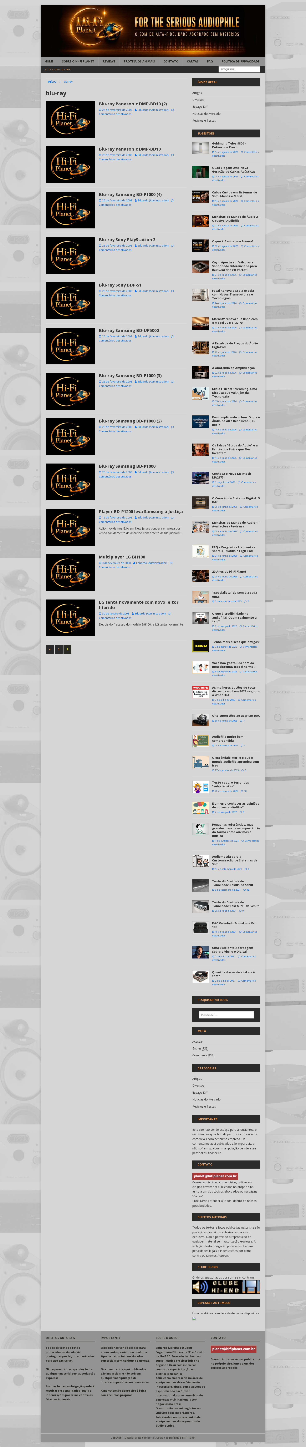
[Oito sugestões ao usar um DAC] (200, 720)
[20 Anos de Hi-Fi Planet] (200, 576)
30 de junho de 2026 (226, 506)
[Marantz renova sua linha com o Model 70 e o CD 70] (200, 323)
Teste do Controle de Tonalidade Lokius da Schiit (232, 883)
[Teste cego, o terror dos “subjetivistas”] (200, 787)
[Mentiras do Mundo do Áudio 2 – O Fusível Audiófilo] (200, 221)
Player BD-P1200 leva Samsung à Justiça (141, 511)
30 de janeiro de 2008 (115, 613)
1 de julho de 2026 (225, 482)
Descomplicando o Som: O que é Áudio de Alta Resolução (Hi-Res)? (236, 421)
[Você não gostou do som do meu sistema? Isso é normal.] (200, 667)
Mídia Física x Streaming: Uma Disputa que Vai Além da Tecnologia (234, 392)
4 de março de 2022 (226, 812)
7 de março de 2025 (226, 626)
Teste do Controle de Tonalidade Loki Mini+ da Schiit (235, 904)
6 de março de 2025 (226, 671)
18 (245, 791)
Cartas (193, 61)
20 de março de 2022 (226, 791)
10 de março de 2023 (226, 745)
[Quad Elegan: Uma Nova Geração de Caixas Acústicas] (200, 172)
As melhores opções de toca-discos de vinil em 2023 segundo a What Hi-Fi (236, 691)
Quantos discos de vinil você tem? (233, 974)
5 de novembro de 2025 (228, 601)
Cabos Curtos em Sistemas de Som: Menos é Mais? (234, 194)
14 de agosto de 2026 (226, 151)
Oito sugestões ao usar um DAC (236, 716)
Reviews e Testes (204, 120)
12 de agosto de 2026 (226, 225)
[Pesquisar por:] (239, 69)
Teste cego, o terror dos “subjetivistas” (230, 784)
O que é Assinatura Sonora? (233, 241)
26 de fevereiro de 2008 (117, 110)
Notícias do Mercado (206, 114)
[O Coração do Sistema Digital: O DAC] (200, 502)
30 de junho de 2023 (226, 720)
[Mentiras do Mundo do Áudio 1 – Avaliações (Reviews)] (200, 527)
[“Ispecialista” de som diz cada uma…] (200, 597)
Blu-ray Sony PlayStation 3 (127, 239)
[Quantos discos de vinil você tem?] (200, 976)
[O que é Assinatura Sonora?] (200, 245)
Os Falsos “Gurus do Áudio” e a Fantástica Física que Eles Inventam (235, 449)
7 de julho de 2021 (225, 956)
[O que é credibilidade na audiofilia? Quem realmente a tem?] (200, 618)
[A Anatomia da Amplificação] (200, 372)
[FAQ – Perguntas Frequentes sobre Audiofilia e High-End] (200, 551)
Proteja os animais (139, 61)
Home (49, 61)
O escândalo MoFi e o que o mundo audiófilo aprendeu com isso (235, 761)
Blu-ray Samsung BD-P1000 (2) (130, 421)
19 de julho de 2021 (225, 931)
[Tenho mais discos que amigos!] (200, 646)
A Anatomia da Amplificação (233, 368)
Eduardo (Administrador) (153, 110)
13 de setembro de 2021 (228, 868)
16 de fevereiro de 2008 (117, 517)
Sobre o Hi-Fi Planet (78, 61)
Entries (200, 1048)
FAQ (210, 61)
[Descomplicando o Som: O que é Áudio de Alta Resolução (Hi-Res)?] (200, 421)
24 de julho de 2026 (225, 274)
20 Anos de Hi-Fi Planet (229, 571)
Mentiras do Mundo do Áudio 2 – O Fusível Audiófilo (236, 218)
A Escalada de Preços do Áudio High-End (235, 345)
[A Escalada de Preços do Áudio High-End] (200, 347)
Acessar (197, 1041)
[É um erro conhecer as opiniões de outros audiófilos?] (200, 808)
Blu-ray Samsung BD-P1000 (127, 466)
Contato (170, 61)
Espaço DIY (200, 106)
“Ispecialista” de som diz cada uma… (234, 594)
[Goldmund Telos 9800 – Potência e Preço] (200, 148)
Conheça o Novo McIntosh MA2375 (231, 475)
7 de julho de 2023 (225, 699)
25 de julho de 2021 (225, 910)
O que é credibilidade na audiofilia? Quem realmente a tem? (234, 617)
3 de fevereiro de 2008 (116, 563)
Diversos (198, 100)
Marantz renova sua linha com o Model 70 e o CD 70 (235, 321)
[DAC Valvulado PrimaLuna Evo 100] (200, 927)
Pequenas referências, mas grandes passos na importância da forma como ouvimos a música (236, 830)
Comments (202, 1055)
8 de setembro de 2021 (228, 889)
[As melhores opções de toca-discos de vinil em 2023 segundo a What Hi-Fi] (200, 692)
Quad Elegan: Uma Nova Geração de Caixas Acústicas (233, 169)
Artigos (197, 93)
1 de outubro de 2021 (227, 840)
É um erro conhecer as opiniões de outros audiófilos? (235, 805)
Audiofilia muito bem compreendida (228, 738)
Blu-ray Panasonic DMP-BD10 (130, 149)
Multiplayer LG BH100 (122, 557)
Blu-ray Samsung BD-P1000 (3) (130, 375)
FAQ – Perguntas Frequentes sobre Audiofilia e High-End (233, 549)
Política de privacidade (240, 61)
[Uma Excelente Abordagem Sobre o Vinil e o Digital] (200, 952)
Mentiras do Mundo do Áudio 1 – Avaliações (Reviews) (236, 524)
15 (248, 889)
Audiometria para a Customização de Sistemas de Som (234, 860)
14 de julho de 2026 (225, 429)
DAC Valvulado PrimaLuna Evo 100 (234, 925)
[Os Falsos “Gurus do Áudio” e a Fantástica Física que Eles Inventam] (200, 450)
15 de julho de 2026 (225, 401)
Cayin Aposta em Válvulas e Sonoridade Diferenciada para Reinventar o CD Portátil (234, 266)
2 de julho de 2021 (225, 980)
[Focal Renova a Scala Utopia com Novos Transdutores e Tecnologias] (200, 295)
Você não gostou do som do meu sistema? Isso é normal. (233, 665)
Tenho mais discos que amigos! (236, 642)
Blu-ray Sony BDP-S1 (120, 285)
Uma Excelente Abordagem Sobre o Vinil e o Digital (232, 949)
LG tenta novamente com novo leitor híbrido (139, 604)
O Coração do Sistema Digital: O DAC (236, 500)
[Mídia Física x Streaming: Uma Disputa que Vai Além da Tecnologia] (200, 393)
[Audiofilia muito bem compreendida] (200, 741)
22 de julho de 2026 (225, 327)
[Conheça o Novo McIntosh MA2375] (200, 478)
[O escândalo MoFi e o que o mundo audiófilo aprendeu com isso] (200, 762)
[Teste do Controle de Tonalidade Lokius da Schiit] (200, 885)
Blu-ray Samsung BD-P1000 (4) (130, 194)
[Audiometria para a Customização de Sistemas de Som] (200, 861)
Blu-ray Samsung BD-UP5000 (129, 330)
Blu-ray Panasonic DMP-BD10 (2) (133, 104)
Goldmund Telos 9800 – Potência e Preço (229, 145)
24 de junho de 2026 (226, 555)
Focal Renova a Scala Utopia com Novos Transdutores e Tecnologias (233, 294)
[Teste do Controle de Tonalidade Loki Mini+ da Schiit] (200, 906)
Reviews (109, 61)
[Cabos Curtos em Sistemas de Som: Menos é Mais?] (200, 197)
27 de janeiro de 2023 (227, 770)
